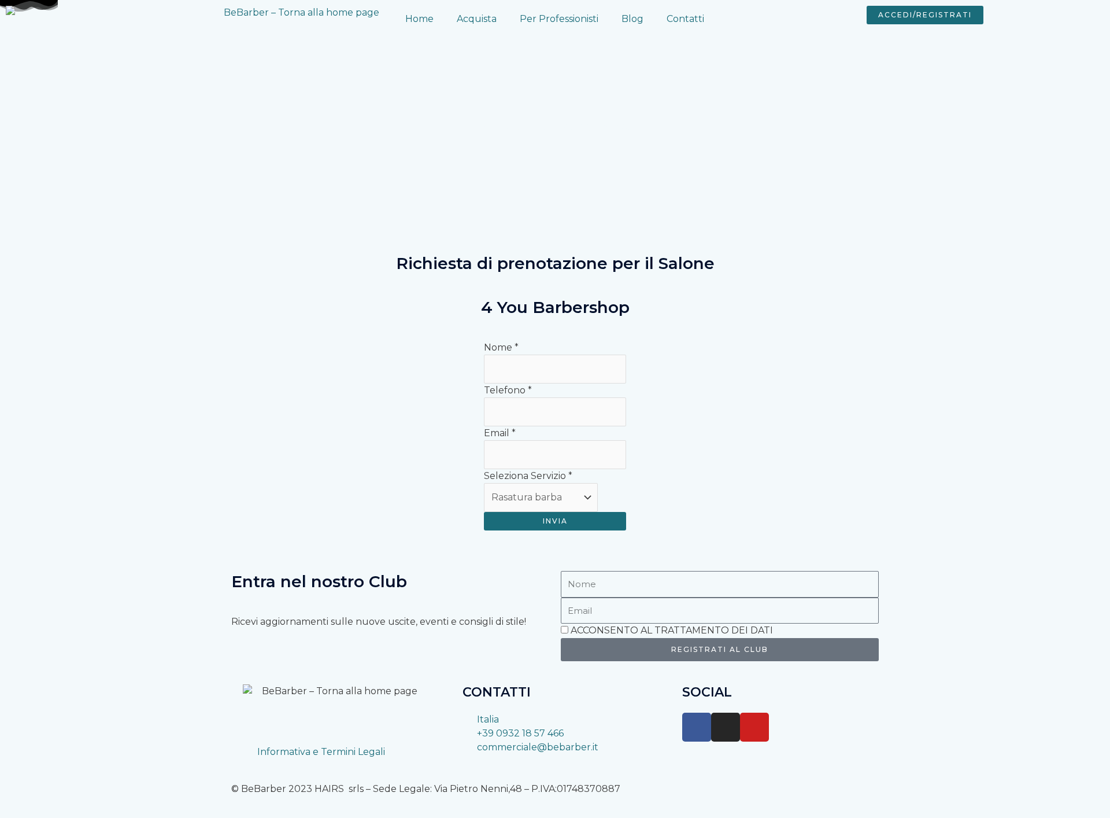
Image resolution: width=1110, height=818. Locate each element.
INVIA (555, 521)
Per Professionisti (559, 18)
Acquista (477, 18)
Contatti (685, 18)
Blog (632, 18)
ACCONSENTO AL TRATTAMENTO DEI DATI (672, 630)
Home (419, 18)
